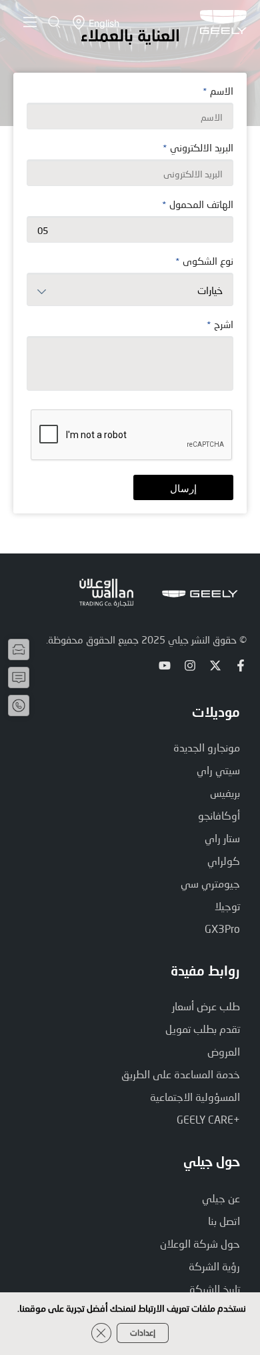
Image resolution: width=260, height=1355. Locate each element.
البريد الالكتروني (198, 148)
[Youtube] (165, 665)
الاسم (218, 91)
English (104, 23)
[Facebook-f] (241, 665)
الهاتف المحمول (197, 204)
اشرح (220, 324)
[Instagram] (190, 665)
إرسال (183, 488)
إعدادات (142, 1333)
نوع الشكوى (204, 261)
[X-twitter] (215, 665)
